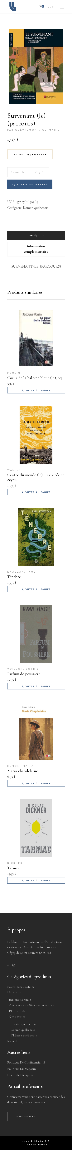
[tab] (36, 235)
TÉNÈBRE (14, 576)
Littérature (15, 992)
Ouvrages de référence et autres (31, 1005)
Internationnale (20, 1000)
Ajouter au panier (30, 185)
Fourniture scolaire (21, 987)
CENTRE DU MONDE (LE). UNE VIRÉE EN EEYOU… (36, 477)
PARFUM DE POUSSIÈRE (24, 673)
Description (36, 235)
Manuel (12, 1041)
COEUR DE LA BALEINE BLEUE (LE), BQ (34, 377)
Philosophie (17, 1011)
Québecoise (17, 1016)
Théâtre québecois (24, 1035)
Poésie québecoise (23, 1024)
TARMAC (13, 868)
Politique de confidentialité (26, 1062)
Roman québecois (35, 207)
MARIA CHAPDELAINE (22, 770)
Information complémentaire (36, 249)
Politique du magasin (21, 1069)
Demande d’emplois (20, 1075)
